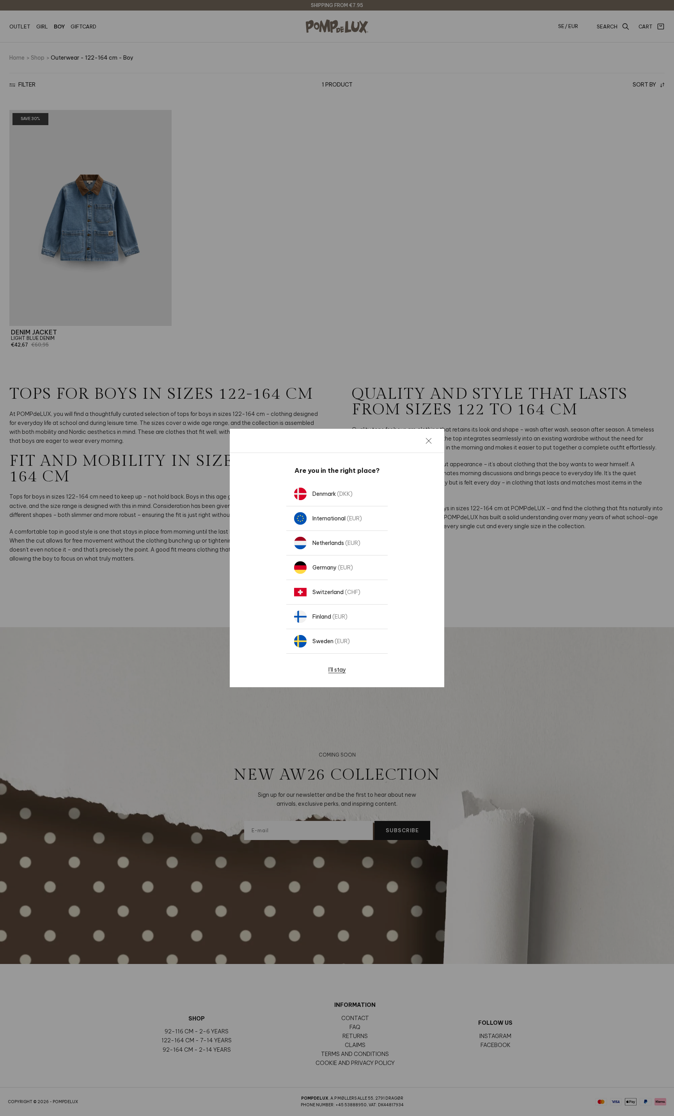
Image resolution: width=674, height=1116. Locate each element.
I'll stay (337, 669)
